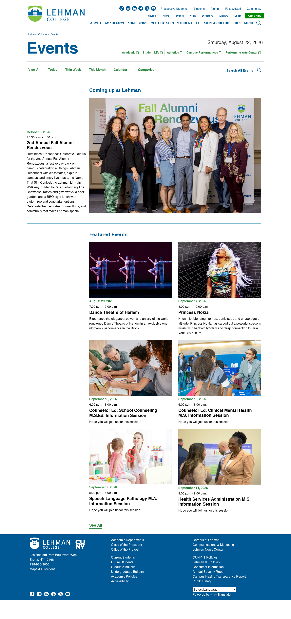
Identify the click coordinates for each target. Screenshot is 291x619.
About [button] (96, 23)
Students (199, 8)
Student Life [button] (188, 23)
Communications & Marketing (213, 544)
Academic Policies (124, 576)
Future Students (122, 562)
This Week (73, 69)
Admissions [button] (137, 23)
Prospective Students (172, 8)
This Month (97, 69)
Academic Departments (127, 540)
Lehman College (37, 34)
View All (34, 69)
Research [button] (244, 23)
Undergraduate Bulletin (127, 571)
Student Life (151, 52)
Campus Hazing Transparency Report (219, 576)
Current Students (123, 557)
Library (223, 15)
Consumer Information (208, 566)
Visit (193, 15)
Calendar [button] (120, 69)
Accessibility (120, 581)
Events (179, 15)
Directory (207, 15)
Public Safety (202, 581)
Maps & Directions (42, 569)
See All (95, 525)
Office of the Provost (125, 549)
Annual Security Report (209, 571)
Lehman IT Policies (206, 562)
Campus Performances (202, 52)
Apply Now (254, 15)
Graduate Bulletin (123, 566)
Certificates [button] (162, 23)
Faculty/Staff (233, 8)
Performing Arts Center (241, 52)
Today (52, 69)
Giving (152, 15)
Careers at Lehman (206, 540)
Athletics (173, 52)
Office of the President (126, 544)
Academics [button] (114, 23)
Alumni (215, 8)
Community (255, 8)
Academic (129, 52)
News (166, 15)
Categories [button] (146, 69)
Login (238, 15)
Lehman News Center (208, 549)
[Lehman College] (56, 16)
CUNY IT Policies (205, 557)
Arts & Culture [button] (218, 23)
